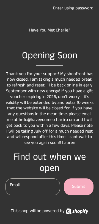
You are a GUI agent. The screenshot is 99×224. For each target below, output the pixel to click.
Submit (78, 186)
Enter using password (73, 8)
